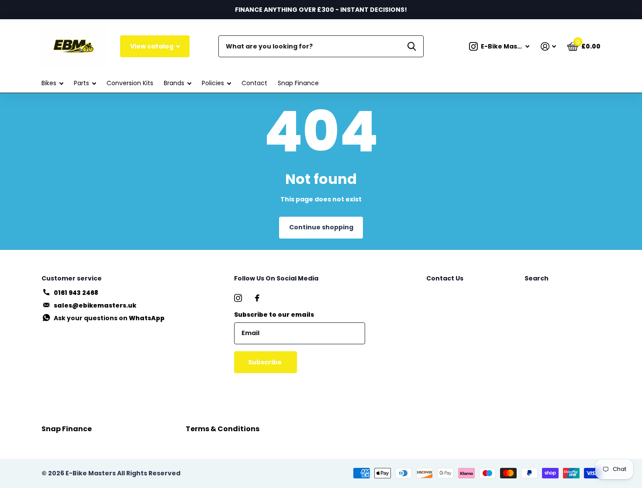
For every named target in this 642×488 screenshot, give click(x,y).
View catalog (152, 46)
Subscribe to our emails (274, 314)
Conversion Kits (130, 83)
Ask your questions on (109, 318)
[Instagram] (238, 298)
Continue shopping (321, 227)
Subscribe (265, 362)
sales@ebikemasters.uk (95, 305)
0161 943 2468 (76, 292)
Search (537, 278)
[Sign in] (548, 46)
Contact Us (444, 278)
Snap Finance (298, 83)
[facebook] (257, 297)
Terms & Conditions (222, 429)
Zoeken (412, 46)
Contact (254, 83)
